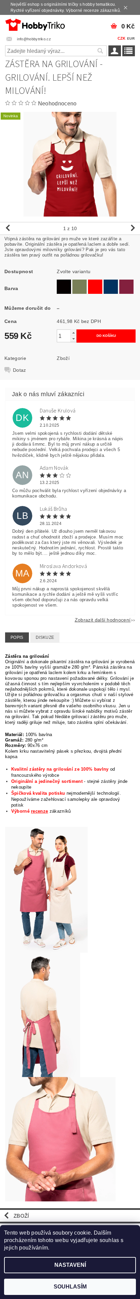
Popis (17, 637)
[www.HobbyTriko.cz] (35, 24)
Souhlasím (70, 1287)
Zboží (63, 358)
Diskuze (45, 637)
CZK (122, 38)
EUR (131, 38)
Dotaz (19, 370)
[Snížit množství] (73, 339)
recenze (39, 811)
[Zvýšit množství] (73, 332)
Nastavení (70, 1265)
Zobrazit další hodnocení (103, 619)
